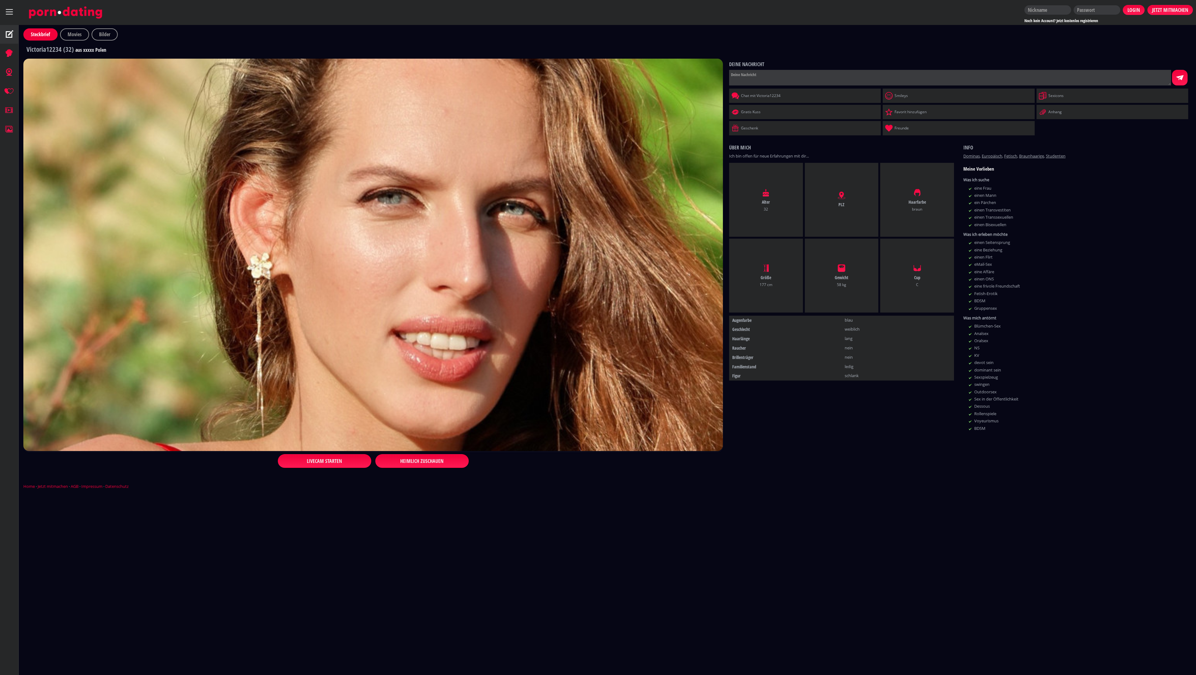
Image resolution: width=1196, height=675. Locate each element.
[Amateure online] (9, 53)
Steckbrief (40, 34)
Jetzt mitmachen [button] (1170, 10)
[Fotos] (9, 129)
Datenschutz (117, 486)
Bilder (104, 34)
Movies (75, 34)
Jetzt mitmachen (53, 486)
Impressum (91, 486)
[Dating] (9, 91)
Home (29, 486)
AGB (74, 486)
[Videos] (9, 110)
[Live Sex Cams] (9, 72)
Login (1133, 10)
